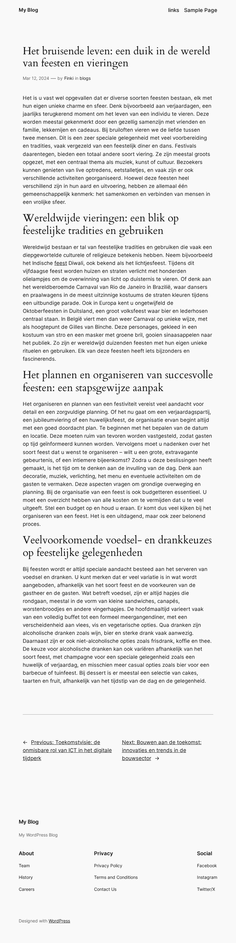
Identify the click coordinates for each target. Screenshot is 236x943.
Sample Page (200, 10)
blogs (85, 78)
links (173, 10)
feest (60, 263)
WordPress (59, 920)
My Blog (28, 10)
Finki (68, 78)
